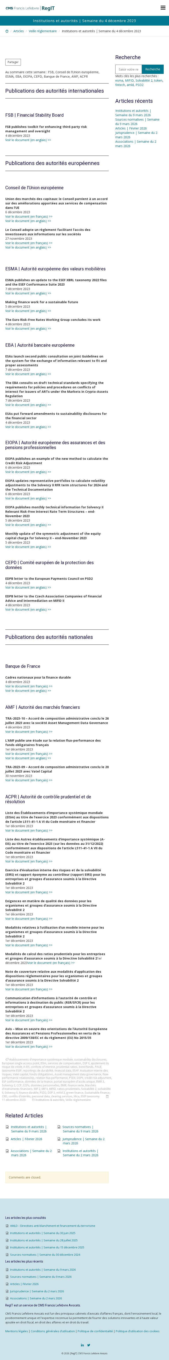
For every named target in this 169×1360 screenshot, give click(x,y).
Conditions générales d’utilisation (53, 1331)
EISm (43, 1063)
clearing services (61, 1096)
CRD (4, 1096)
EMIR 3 (100, 1081)
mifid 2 (60, 1092)
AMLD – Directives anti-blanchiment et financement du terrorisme (52, 1226)
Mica (76, 1096)
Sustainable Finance (97, 1092)
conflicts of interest (43, 1066)
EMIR (63, 1085)
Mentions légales (16, 1331)
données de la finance (39, 1081)
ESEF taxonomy (90, 1096)
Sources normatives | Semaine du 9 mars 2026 (80, 1129)
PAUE (98, 1066)
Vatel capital (20, 1074)
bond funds (86, 1066)
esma (119, 80)
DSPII (80, 1077)
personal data (41, 1096)
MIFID (52, 1089)
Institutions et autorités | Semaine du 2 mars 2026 (80, 1153)
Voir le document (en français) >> (28, 216)
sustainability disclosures (90, 1059)
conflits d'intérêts (20, 1096)
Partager (13, 62)
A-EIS (26, 1066)
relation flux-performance (52, 1077)
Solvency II (11, 1092)
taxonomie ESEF (12, 1070)
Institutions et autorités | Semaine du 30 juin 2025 (42, 1233)
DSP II (86, 1063)
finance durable (29, 1092)
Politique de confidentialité (95, 1331)
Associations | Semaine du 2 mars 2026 (36, 1298)
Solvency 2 (8, 1085)
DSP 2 (51, 1092)
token (158, 80)
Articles (18, 31)
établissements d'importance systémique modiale (41, 1059)
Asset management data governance (78, 1074)
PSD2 (43, 1092)
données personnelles (45, 1085)
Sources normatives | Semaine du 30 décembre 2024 (45, 1255)
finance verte (76, 1085)
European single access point (20, 1063)
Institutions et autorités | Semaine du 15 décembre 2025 (47, 1247)
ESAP (76, 1070)
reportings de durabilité (38, 1070)
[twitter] (88, 1345)
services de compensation (64, 1063)
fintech (120, 85)
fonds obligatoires (41, 1074)
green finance (74, 1092)
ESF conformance (13, 1081)
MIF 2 (37, 1089)
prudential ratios (66, 1066)
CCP (19, 1085)
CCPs (26, 1085)
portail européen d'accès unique (74, 1081)
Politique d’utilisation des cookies (138, 1331)
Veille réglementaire (43, 31)
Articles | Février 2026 (26, 1139)
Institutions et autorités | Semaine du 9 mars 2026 (29, 1129)
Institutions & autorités (49, 1100)
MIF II (45, 1089)
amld (130, 85)
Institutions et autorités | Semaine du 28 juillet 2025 (44, 1240)
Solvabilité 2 (88, 1089)
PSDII (72, 1077)
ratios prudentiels (68, 1089)
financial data (63, 1070)
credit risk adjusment (97, 1077)
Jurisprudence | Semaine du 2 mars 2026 (37, 1291)
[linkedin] (82, 1345)
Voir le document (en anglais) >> (28, 140)
